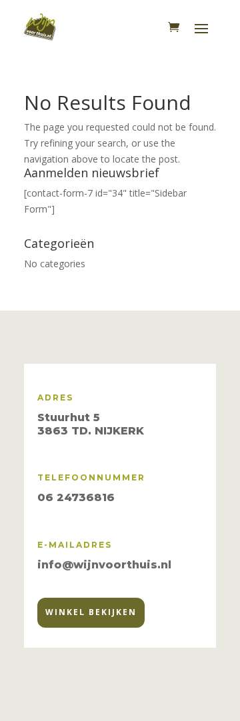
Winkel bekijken (91, 612)
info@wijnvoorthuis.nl (104, 564)
